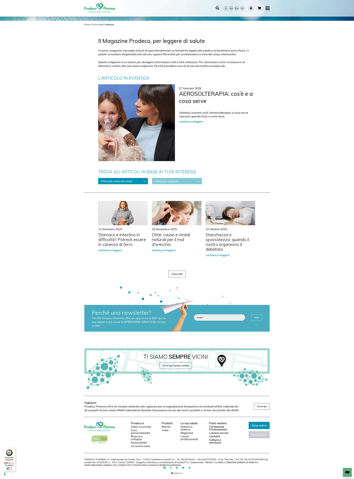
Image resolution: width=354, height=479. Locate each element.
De (236, 8)
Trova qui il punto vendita (175, 365)
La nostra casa (140, 446)
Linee (165, 430)
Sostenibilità (139, 442)
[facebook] (165, 468)
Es (242, 8)
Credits (178, 473)
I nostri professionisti (189, 438)
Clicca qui (262, 406)
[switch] (9, 468)
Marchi (166, 426)
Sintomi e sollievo (186, 428)
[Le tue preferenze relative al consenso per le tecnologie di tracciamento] (4, 474)
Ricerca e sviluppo (137, 438)
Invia (256, 317)
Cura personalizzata (140, 431)
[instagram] (171, 468)
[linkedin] (177, 468)
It (226, 8)
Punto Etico (259, 434)
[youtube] (183, 468)
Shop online (259, 425)
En (231, 8)
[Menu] (14, 449)
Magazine (186, 433)
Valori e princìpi (141, 426)
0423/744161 (188, 459)
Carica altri (177, 274)
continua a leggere (191, 121)
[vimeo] (189, 468)
